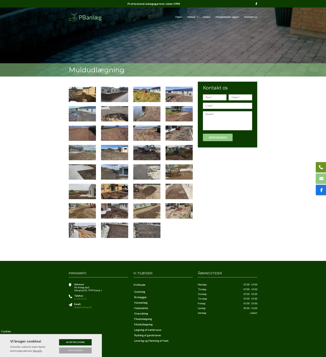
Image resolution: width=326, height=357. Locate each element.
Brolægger (140, 297)
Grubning (139, 291)
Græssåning (141, 313)
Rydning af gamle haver (147, 335)
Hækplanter (141, 308)
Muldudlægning (143, 324)
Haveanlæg (141, 302)
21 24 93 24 (80, 298)
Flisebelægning (143, 318)
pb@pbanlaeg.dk (83, 307)
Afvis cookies (75, 350)
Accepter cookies (75, 342)
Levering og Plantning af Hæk (151, 340)
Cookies (6, 331)
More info (37, 351)
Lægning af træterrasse (147, 329)
